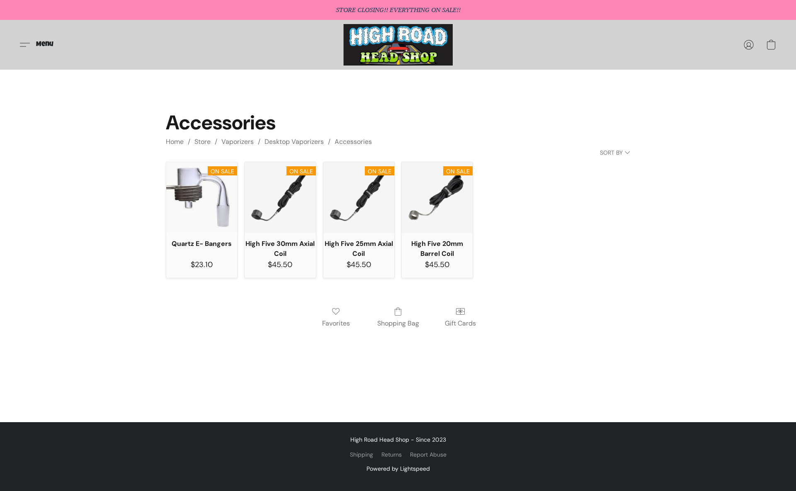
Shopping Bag (398, 323)
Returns (391, 454)
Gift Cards (460, 323)
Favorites (336, 323)
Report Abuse (428, 454)
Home (175, 141)
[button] (398, 45)
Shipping (361, 454)
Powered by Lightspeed (398, 468)
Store (202, 141)
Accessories (353, 141)
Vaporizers (237, 141)
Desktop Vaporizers (294, 141)
